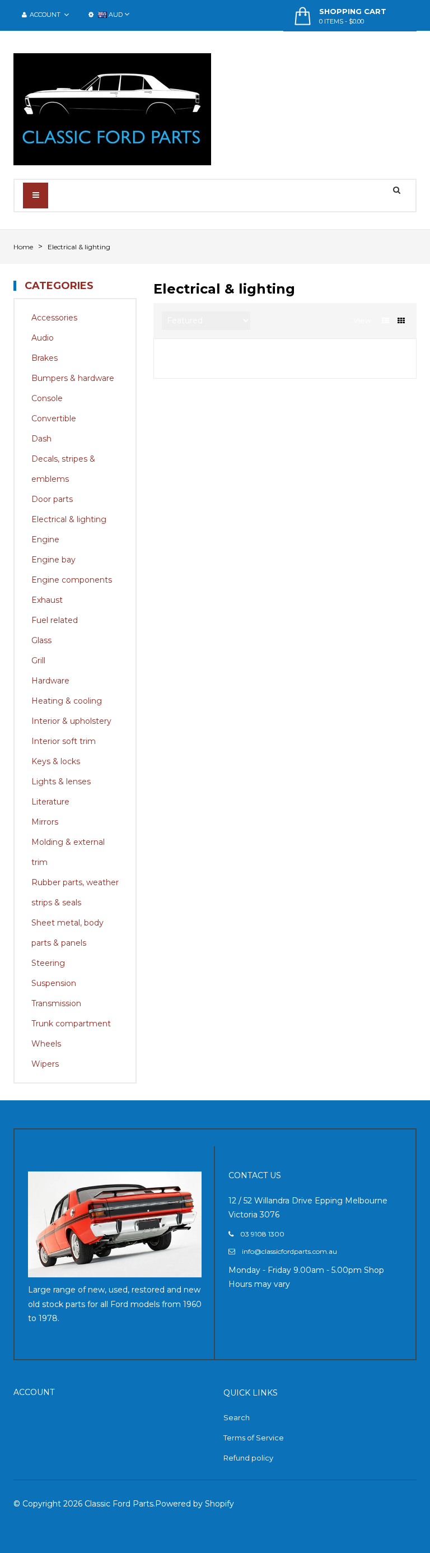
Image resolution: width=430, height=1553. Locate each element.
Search (236, 1417)
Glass (41, 640)
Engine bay (53, 560)
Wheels (46, 1044)
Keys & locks (55, 761)
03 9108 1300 (262, 1234)
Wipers (45, 1064)
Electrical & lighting (68, 519)
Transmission (56, 1003)
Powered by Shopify (194, 1504)
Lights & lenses (61, 781)
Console (47, 398)
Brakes (44, 358)
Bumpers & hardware (72, 378)
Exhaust (47, 600)
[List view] (385, 320)
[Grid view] (401, 320)
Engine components (71, 580)
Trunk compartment (71, 1024)
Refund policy (248, 1457)
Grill (38, 660)
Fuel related (54, 620)
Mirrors (44, 822)
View (362, 320)
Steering (48, 963)
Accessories (54, 318)
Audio (42, 338)
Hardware (50, 681)
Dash (41, 439)
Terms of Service (253, 1437)
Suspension (53, 983)
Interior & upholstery (71, 721)
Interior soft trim (63, 741)
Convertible (53, 418)
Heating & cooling (66, 701)
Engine (45, 539)
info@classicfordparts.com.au (289, 1251)
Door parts (52, 499)
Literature (50, 802)
